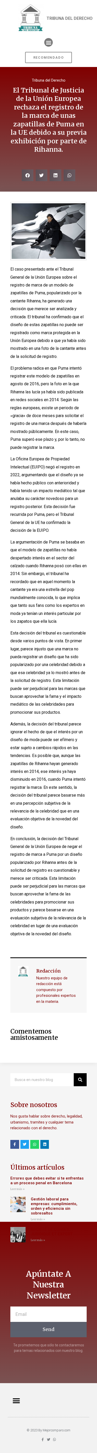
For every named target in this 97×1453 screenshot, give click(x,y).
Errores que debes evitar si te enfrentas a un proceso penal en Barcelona (47, 1180)
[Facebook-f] (14, 1144)
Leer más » (17, 1189)
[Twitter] (24, 1144)
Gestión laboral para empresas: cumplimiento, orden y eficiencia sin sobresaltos (54, 1206)
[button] (48, 42)
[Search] (80, 1079)
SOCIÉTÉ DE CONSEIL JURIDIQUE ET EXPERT (52, 1231)
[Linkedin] (44, 1144)
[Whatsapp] (34, 1144)
